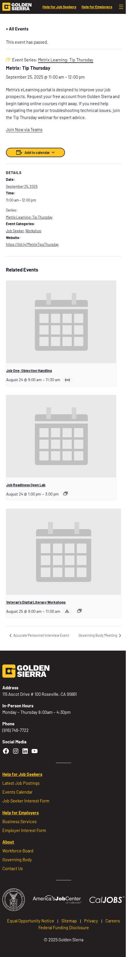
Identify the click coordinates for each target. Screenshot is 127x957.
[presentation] (61, 322)
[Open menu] (121, 6)
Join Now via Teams (24, 129)
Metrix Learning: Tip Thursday (29, 217)
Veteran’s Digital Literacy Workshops (36, 602)
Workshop (33, 231)
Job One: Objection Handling (29, 370)
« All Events (17, 28)
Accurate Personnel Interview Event (41, 635)
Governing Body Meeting (98, 635)
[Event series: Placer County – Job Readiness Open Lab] (66, 493)
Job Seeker (15, 231)
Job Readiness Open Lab (25, 485)
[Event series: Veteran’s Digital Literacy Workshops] (79, 610)
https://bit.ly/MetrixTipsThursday (32, 244)
